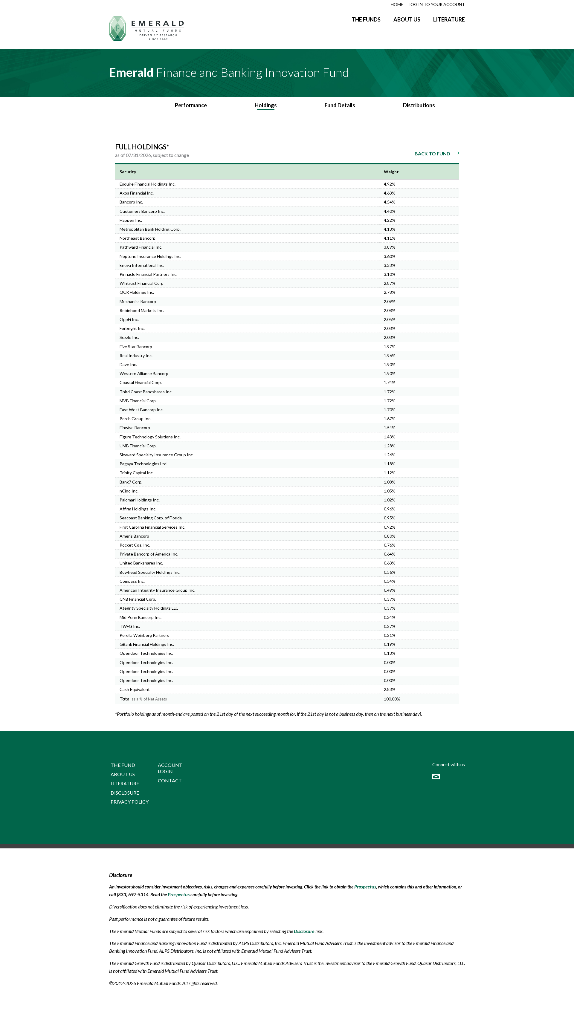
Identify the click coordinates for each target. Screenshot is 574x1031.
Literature (449, 19)
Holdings (266, 105)
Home (397, 4)
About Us (406, 19)
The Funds (366, 19)
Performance (191, 105)
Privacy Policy (130, 801)
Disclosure (125, 793)
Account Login (170, 768)
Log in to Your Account (437, 4)
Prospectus (365, 886)
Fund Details (340, 105)
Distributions (419, 105)
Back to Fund (432, 153)
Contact (170, 780)
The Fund (123, 765)
